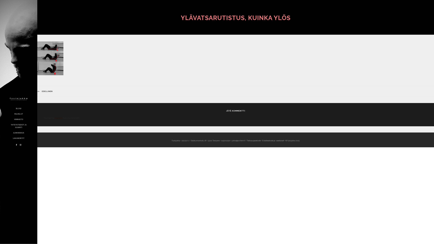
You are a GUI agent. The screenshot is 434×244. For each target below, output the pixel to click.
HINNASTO (18, 119)
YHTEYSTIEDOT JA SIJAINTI (19, 126)
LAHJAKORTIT (19, 138)
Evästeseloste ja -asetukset (273, 141)
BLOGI (18, 108)
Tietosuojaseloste (254, 141)
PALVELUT (18, 114)
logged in (58, 118)
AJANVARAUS (18, 133)
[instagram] (20, 145)
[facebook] (16, 145)
